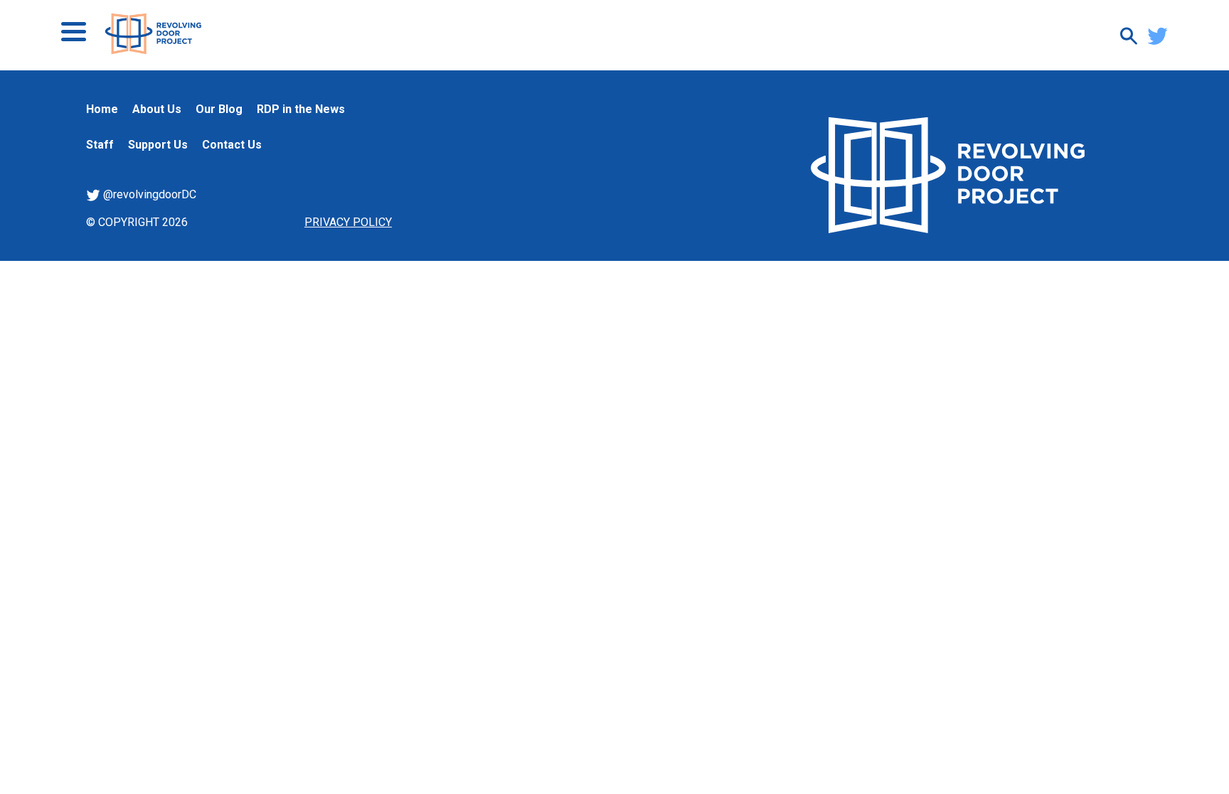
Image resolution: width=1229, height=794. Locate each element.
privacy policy (348, 222)
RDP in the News (301, 109)
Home (102, 109)
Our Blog (219, 109)
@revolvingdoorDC (148, 194)
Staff (100, 144)
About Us (156, 109)
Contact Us (232, 144)
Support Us (158, 144)
